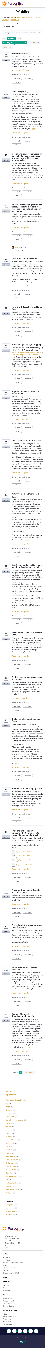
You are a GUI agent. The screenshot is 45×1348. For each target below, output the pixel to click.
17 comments (16, 286)
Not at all (18, 78)
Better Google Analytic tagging (26, 344)
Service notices (11, 1211)
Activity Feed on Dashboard (25, 493)
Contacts (9, 1113)
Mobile (8, 1153)
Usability (9, 1186)
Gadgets (9, 1136)
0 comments (16, 611)
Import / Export (11, 1140)
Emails (8, 1123)
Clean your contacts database (26, 440)
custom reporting (20, 91)
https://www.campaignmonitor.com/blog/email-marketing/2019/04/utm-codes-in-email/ (27, 354)
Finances (9, 1130)
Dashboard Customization (24, 258)
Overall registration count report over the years (27, 926)
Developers (10, 1208)
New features (10, 1156)
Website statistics (21, 53)
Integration (10, 1143)
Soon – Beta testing (23, 17)
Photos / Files (11, 1166)
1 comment (15, 419)
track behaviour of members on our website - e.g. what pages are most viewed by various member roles (27, 156)
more (33, 128)
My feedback (7, 47)
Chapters (9, 1110)
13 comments (16, 70)
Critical (18, 82)
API (7, 1103)
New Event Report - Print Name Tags (27, 307)
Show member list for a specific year (27, 633)
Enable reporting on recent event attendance (27, 678)
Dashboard (10, 1116)
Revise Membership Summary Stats (26, 720)
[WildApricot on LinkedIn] (19, 1331)
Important (29, 78)
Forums (8, 1133)
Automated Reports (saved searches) (24, 968)
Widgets (9, 1193)
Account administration (14, 1100)
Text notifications (12, 1183)
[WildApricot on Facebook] (9, 1331)
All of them (15, 20)
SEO (7, 1179)
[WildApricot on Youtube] (25, 1331)
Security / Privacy (12, 1176)
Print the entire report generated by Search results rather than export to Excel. (25, 832)
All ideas (9, 1091)
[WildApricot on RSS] (36, 1331)
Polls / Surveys (11, 1169)
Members (9, 1150)
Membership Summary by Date (27, 788)
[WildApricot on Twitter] (14, 1331)
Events (8, 1126)
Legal (8, 1146)
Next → (31, 1072)
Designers (9, 1204)
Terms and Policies (22, 1338)
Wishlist (9, 1214)
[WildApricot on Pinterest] (30, 1331)
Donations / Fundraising (14, 1120)
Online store (10, 1163)
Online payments (12, 1160)
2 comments (16, 227)
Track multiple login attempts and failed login (26, 891)
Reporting (26, 70)
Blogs (8, 1106)
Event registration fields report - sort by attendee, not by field (27, 566)
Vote (6, 60)
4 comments (16, 133)
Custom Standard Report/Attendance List (23, 1015)
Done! (13, 17)
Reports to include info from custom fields (25, 392)
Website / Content (12, 1189)
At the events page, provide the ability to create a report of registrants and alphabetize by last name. (27, 207)
